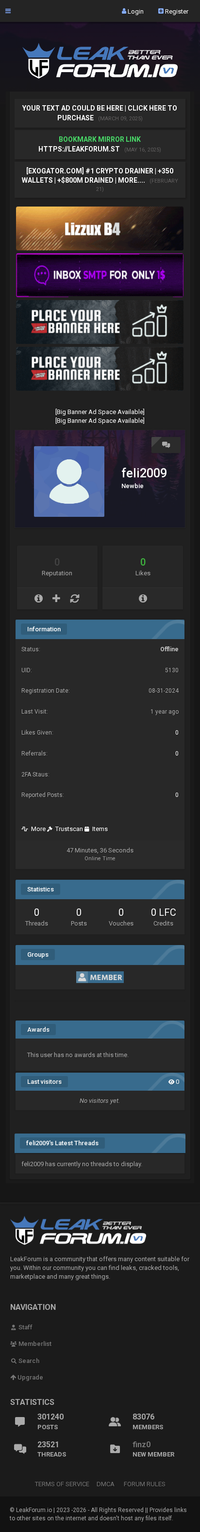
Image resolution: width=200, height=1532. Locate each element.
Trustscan (67, 828)
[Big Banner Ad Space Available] (100, 412)
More (37, 828)
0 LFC (163, 912)
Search (28, 1360)
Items (98, 828)
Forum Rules (145, 1484)
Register (176, 11)
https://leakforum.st (79, 149)
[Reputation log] (74, 599)
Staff (25, 1327)
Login (135, 11)
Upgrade (29, 1377)
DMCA (106, 1484)
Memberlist (34, 1343)
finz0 (141, 1444)
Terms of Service (62, 1484)
